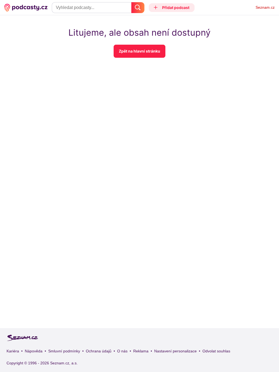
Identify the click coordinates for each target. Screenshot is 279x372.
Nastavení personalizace (175, 351)
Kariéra (13, 351)
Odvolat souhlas (216, 351)
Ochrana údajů (98, 351)
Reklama (140, 351)
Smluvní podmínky (64, 351)
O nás (122, 351)
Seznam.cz (265, 7)
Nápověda (34, 351)
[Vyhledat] (137, 7)
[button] (172, 7)
